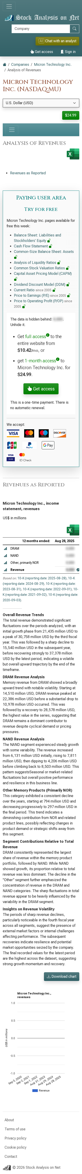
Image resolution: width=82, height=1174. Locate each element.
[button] (5, 548)
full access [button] (35, 336)
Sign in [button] (70, 52)
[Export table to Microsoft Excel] (73, 530)
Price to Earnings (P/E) (40, 295)
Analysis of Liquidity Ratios (35, 262)
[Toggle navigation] (9, 6)
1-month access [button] (40, 360)
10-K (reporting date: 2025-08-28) (42, 578)
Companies (20, 64)
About (9, 1120)
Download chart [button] (63, 976)
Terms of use (15, 1129)
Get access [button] (43, 389)
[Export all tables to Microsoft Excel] (73, 153)
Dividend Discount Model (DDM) (40, 284)
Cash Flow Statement (31, 246)
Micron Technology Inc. (53, 64)
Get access (43, 52)
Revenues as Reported (28, 173)
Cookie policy (15, 1147)
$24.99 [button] (70, 115)
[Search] (74, 28)
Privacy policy (15, 1138)
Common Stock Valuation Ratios (40, 268)
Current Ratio (32, 290)
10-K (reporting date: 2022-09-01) (47, 589)
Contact (11, 1156)
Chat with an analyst (58, 41)
